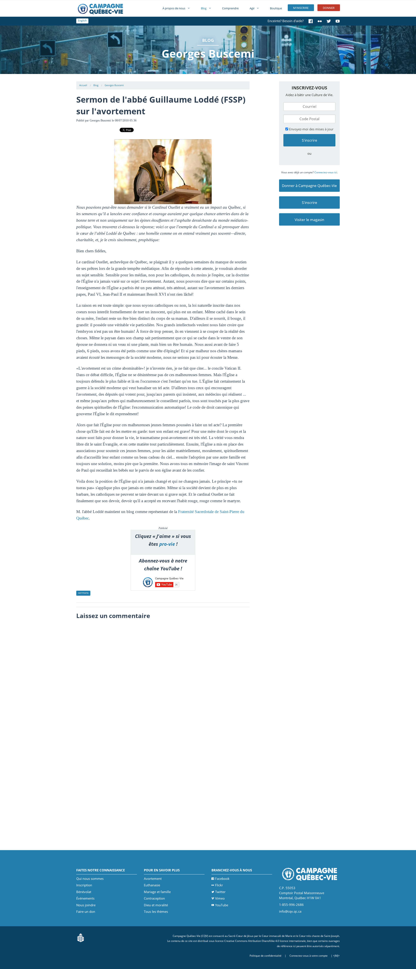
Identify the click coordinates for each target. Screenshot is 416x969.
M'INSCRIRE (301, 8)
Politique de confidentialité (265, 955)
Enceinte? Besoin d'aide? (286, 21)
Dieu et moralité (156, 905)
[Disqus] (163, 676)
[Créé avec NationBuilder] (80, 937)
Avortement (153, 878)
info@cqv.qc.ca (290, 911)
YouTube (221, 905)
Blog (203, 8)
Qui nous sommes (90, 878)
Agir (252, 8)
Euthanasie (152, 885)
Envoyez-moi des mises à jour (310, 129)
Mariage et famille (157, 892)
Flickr (219, 885)
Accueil (83, 85)
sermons (83, 593)
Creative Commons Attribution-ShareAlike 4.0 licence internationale (265, 941)
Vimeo (220, 898)
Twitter (220, 892)
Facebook (222, 878)
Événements (85, 898)
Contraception (154, 898)
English (82, 20)
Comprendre (230, 8)
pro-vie (167, 544)
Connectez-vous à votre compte (308, 955)
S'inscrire (309, 202)
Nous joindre (86, 905)
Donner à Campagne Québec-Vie (309, 185)
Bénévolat (83, 892)
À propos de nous (173, 8)
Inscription (84, 885)
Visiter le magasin (309, 219)
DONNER (329, 8)
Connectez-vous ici (325, 172)
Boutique (276, 8)
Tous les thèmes (156, 911)
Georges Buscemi (114, 85)
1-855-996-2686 (291, 904)
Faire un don (85, 911)
